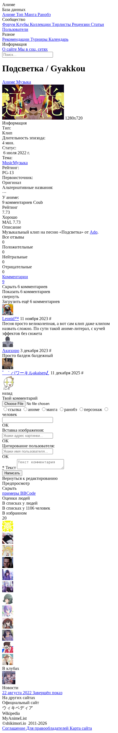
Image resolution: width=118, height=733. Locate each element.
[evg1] (7, 590)
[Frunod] (7, 651)
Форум (9, 24)
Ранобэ (44, 14)
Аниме (9, 14)
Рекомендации (16, 39)
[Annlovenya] (7, 554)
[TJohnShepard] (7, 566)
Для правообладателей (48, 728)
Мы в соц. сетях (33, 49)
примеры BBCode (19, 493)
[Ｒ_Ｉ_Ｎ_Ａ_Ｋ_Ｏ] (7, 615)
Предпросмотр (16, 483)
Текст (9, 467)
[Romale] (7, 663)
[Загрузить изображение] (35, 403)
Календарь (58, 39)
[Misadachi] (7, 603)
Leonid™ (10, 318)
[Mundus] (7, 530)
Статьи (97, 24)
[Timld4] (7, 627)
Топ (20, 14)
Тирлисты (62, 24)
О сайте (10, 49)
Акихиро (10, 350)
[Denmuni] (7, 578)
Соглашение (14, 728)
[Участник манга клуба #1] (8, 682)
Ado (93, 232)
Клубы (23, 24)
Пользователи (15, 29)
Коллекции (41, 24)
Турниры (39, 39)
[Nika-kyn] (7, 639)
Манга (31, 14)
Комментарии (15, 279)
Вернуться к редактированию (30, 478)
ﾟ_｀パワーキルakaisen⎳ (25, 372)
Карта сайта (81, 728)
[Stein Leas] (7, 542)
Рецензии (81, 24)
